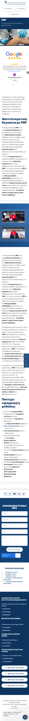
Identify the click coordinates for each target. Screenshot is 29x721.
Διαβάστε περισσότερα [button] (14, 71)
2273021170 (6, 646)
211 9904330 (21, 8)
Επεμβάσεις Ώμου (11, 574)
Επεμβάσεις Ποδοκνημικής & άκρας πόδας (12, 578)
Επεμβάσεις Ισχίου (11, 576)
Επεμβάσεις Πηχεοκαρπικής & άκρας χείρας (13, 582)
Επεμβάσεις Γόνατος (12, 572)
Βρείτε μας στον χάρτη (16, 667)
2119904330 (6, 627)
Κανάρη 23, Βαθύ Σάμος (9, 640)
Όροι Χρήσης (14, 708)
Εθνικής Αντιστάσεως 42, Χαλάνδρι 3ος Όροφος (14, 605)
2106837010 (6, 609)
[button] (1, 72)
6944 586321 (15, 14)
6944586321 (6, 615)
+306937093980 (7, 658)
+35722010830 (7, 661)
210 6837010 (8, 8)
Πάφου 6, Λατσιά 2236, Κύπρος (12, 655)
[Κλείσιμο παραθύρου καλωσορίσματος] (21, 711)
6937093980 (6, 612)
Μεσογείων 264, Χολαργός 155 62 (12, 624)
